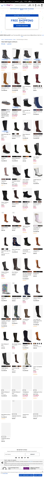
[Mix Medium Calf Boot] (38, 126)
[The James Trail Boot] (27, 54)
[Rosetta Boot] (38, 264)
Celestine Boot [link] (26, 415)
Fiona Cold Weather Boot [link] (27, 87)
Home (2, 39)
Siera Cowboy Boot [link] (5, 88)
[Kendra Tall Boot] (27, 288)
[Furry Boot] (6, 149)
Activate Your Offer (22, 25)
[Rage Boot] (16, 452)
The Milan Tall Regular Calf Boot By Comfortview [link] (5, 322)
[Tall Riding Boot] (27, 311)
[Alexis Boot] (27, 452)
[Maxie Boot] (38, 336)
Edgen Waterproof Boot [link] (26, 135)
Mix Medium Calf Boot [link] (37, 136)
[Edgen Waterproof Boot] (27, 126)
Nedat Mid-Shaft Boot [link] (16, 136)
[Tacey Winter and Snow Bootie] (27, 241)
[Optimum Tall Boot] (38, 288)
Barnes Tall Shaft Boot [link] (38, 88)
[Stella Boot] (16, 429)
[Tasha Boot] (6, 171)
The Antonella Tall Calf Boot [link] (16, 65)
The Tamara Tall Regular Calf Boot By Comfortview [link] (37, 321)
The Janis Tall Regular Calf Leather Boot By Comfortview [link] (27, 275)
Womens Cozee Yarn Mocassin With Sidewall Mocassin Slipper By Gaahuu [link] (5, 113)
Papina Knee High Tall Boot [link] (5, 252)
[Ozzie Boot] (27, 149)
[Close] (42, 471)
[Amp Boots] (16, 311)
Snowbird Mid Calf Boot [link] (26, 111)
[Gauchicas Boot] (6, 218)
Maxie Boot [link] (37, 346)
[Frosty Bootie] (27, 194)
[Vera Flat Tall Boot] (38, 54)
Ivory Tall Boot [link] (36, 157)
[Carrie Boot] (6, 452)
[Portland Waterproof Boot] (16, 382)
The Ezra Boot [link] (15, 112)
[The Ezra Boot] (16, 102)
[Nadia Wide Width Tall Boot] (6, 126)
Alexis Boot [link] (25, 462)
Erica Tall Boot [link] (15, 273)
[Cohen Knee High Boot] (16, 358)
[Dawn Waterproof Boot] (6, 336)
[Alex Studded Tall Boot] (16, 336)
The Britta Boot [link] (4, 64)
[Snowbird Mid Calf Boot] (27, 102)
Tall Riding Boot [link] (26, 320)
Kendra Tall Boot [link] (26, 299)
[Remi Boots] (27, 358)
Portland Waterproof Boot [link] (16, 393)
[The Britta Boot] (6, 54)
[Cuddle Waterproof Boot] (38, 171)
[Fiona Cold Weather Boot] (27, 78)
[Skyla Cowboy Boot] (16, 241)
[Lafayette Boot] (38, 241)
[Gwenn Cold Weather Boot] (38, 358)
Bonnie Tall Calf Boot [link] (37, 416)
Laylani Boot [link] (25, 346)
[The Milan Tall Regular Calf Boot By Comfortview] (6, 311)
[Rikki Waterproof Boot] (6, 406)
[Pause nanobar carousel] (20, 9)
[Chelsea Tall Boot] (6, 264)
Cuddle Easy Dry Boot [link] (37, 392)
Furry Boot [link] (3, 159)
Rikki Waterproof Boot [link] (5, 415)
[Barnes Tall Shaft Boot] (38, 78)
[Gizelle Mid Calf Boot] (6, 429)
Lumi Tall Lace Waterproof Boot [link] (36, 438)
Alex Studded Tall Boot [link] (16, 344)
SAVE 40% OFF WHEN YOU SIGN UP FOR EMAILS (13, 8)
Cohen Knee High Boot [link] (15, 369)
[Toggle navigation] (2, 5)
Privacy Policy (5, 473)
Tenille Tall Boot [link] (4, 369)
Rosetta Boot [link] (36, 274)
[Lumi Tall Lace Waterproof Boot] (38, 429)
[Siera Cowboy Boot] (6, 78)
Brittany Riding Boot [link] (16, 159)
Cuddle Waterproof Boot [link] (37, 181)
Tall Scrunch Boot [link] (26, 227)
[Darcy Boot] (38, 452)
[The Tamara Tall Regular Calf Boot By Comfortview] (38, 311)
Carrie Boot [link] (4, 460)
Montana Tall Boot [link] (37, 204)
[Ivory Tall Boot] (38, 149)
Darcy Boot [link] (36, 460)
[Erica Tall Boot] (16, 264)
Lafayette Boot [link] (36, 251)
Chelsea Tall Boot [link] (5, 273)
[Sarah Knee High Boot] (16, 406)
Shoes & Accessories (8, 39)
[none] (6, 54)
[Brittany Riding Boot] (16, 149)
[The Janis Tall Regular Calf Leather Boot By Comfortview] (27, 264)
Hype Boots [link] (3, 299)
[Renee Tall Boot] (16, 194)
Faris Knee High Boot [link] (16, 299)
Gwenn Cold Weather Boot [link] (37, 368)
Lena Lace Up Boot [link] (16, 228)
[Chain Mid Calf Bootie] (38, 102)
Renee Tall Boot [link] (15, 204)
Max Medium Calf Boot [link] (16, 88)
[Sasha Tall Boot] (27, 171)
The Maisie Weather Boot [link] (16, 182)
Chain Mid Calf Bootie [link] (37, 112)
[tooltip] (4, 1)
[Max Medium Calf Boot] (16, 78)
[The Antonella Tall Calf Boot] (16, 54)
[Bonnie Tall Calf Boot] (38, 406)
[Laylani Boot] (27, 336)
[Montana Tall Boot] (38, 194)
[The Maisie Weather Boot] (16, 171)
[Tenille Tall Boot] (6, 358)
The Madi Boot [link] (26, 392)
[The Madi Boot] (27, 382)
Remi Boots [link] (25, 369)
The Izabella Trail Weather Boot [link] (36, 229)
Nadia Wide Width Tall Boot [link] (5, 135)
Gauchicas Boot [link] (4, 228)
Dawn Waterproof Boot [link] (5, 345)
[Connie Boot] (27, 429)
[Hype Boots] (6, 288)
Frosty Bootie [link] (25, 204)
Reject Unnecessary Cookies (26, 475)
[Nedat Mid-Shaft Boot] (16, 126)
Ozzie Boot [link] (25, 159)
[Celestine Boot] (27, 406)
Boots (14, 39)
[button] (35, 5)
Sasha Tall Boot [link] (26, 180)
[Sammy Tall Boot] (6, 194)
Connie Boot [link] (25, 438)
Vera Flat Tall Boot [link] (37, 64)
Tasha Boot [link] (3, 181)
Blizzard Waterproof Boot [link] (5, 393)
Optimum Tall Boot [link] (37, 299)
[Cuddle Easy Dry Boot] (38, 382)
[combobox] (22, 5)
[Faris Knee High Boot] (16, 288)
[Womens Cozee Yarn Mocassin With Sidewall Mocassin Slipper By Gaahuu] (6, 102)
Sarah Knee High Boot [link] (16, 416)
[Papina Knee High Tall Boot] (6, 241)
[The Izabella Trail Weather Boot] (38, 218)
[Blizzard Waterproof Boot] (6, 382)
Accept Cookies (38, 475)
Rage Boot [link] (14, 460)
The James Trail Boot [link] (27, 64)
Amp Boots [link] (14, 321)
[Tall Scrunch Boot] (27, 218)
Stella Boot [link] (14, 439)
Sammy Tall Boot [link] (4, 203)
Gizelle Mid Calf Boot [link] (5, 439)
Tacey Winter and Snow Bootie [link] (26, 250)
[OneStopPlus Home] (8, 5)
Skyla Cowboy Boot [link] (16, 250)
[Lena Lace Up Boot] (16, 218)
